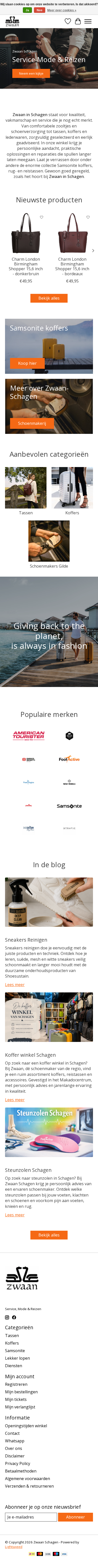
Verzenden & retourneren (29, 1486)
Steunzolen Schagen (28, 1170)
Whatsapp (14, 1441)
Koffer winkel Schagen (30, 1054)
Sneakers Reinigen (26, 939)
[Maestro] (56, 1554)
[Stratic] (69, 829)
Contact (12, 1433)
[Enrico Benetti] (28, 760)
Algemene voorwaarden (27, 1478)
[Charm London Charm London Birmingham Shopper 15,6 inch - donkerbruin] (25, 233)
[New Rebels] (69, 783)
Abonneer (75, 1517)
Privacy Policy (17, 1463)
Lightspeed (13, 1546)
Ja (27, 10)
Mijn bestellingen (21, 1392)
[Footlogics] (28, 783)
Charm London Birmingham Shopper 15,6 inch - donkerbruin (26, 266)
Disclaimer (15, 1456)
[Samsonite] (69, 806)
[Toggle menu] (88, 21)
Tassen (26, 513)
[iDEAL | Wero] (32, 1554)
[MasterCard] (40, 1554)
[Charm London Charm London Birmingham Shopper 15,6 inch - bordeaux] (72, 233)
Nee (39, 10)
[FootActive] (69, 760)
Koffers (72, 513)
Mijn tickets (16, 1399)
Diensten (13, 1365)
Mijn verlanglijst (20, 1407)
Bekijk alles (49, 298)
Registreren (16, 1384)
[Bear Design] (69, 736)
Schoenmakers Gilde (49, 566)
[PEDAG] (28, 806)
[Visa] (64, 1554)
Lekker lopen (17, 1358)
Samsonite (15, 1350)
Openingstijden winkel (26, 1426)
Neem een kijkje (31, 73)
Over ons (13, 1448)
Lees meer (15, 984)
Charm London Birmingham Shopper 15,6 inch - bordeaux (72, 266)
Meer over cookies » (61, 10)
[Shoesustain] (28, 829)
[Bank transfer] (48, 1554)
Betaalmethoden (20, 1471)
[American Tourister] (28, 736)
